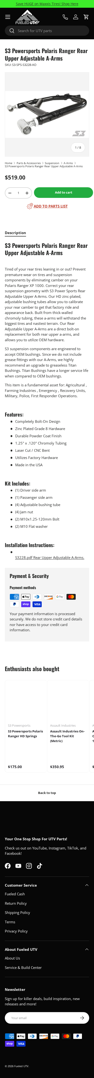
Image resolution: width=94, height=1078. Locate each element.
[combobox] (47, 31)
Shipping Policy (17, 912)
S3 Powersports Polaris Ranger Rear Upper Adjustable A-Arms (44, 166)
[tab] (15, 232)
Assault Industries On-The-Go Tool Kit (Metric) (67, 736)
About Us (12, 958)
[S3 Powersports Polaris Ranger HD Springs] (26, 701)
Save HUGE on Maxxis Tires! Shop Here (47, 4)
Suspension (52, 163)
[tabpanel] (47, 401)
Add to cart (63, 192)
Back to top (47, 793)
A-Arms (68, 163)
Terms (10, 921)
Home (8, 163)
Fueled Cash (15, 893)
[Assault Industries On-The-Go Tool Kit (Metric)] (68, 701)
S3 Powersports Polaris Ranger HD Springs (25, 733)
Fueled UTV (21, 1066)
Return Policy (16, 903)
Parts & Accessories (29, 163)
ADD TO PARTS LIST (51, 206)
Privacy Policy (16, 931)
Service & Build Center (23, 967)
